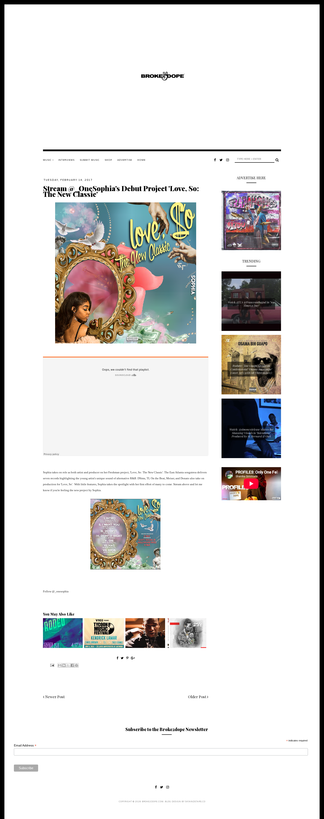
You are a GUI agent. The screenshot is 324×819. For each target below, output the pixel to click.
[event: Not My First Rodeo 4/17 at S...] (63, 647)
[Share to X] (68, 665)
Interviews (66, 160)
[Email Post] (52, 665)
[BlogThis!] (64, 665)
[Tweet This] (122, 658)
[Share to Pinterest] (76, 665)
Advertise (124, 160)
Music (47, 160)
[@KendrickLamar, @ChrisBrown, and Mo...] (104, 647)
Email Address (25, 745)
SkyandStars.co (195, 801)
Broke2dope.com (153, 801)
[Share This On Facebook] (117, 658)
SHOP (108, 160)
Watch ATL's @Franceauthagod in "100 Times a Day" (251, 304)
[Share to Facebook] (72, 665)
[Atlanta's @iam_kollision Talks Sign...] (145, 647)
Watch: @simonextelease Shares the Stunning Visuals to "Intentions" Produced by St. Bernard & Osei (251, 432)
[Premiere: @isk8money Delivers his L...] (186, 647)
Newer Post (54, 696)
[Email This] (60, 665)
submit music (89, 160)
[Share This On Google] (133, 658)
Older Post (197, 696)
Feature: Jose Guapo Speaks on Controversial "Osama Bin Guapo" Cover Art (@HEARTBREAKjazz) (251, 369)
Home (141, 160)
